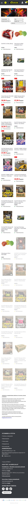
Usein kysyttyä (6, 492)
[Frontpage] (14, 2)
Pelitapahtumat (5, 443)
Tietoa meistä (5, 441)
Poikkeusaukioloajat (6, 476)
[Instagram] (7, 488)
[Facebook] (3, 488)
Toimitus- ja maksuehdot (7, 436)
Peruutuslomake (5, 446)
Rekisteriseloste (5, 438)
